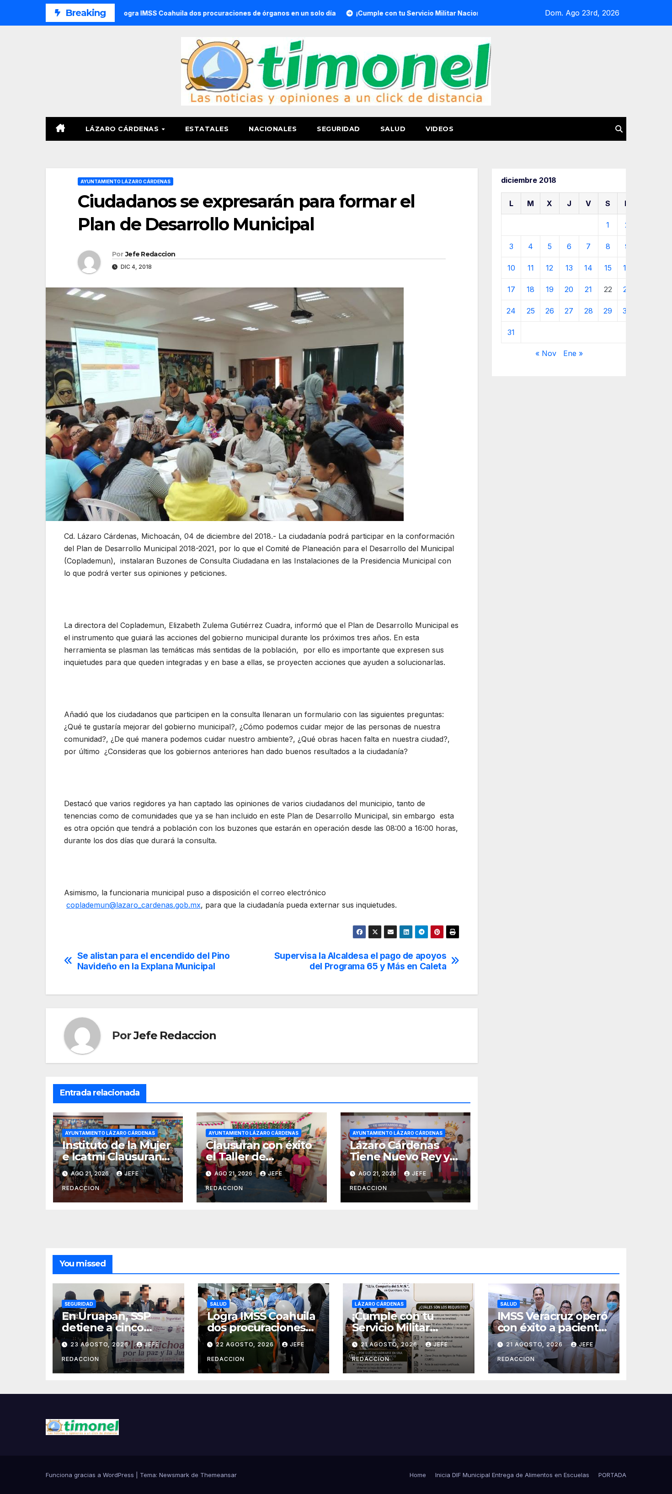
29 (607, 310)
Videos (439, 129)
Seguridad (338, 129)
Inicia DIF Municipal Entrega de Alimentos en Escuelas (512, 1474)
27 (569, 310)
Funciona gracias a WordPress (91, 1474)
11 (531, 267)
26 (549, 310)
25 (531, 310)
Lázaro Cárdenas (123, 129)
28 (588, 310)
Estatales (207, 129)
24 (511, 310)
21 (588, 289)
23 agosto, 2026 (100, 1344)
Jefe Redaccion (150, 254)
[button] (619, 128)
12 (549, 267)
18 (530, 289)
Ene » (573, 353)
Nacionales (273, 129)
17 (511, 289)
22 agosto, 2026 (246, 1344)
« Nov (545, 353)
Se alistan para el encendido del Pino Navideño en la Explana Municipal (153, 961)
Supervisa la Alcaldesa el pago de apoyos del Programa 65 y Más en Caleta (360, 961)
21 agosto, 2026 (390, 1344)
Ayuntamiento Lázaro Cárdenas (125, 181)
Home (418, 1474)
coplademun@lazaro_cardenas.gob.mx (133, 904)
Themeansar (218, 1474)
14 (588, 267)
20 (569, 289)
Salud (393, 129)
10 (511, 267)
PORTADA (612, 1474)
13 (569, 267)
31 (511, 332)
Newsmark (174, 1474)
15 (608, 267)
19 (550, 289)
